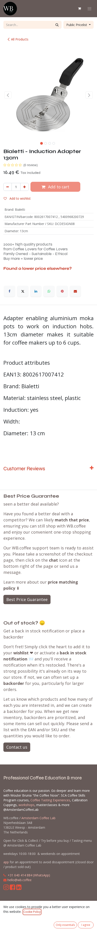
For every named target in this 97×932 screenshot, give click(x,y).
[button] (7, 95)
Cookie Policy (32, 912)
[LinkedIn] (35, 291)
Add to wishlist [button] (20, 198)
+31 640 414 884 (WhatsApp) (29, 875)
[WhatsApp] (49, 291)
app (6, 862)
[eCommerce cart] (79, 9)
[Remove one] (7, 187)
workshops (26, 805)
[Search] (57, 25)
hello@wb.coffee (19, 880)
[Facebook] (9, 291)
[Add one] (24, 187)
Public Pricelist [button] (77, 25)
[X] (22, 291)
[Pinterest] (62, 291)
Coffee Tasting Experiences (50, 800)
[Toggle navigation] (89, 8)
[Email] (75, 291)
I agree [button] (85, 925)
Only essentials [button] (65, 925)
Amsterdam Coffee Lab (38, 818)
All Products (19, 39)
